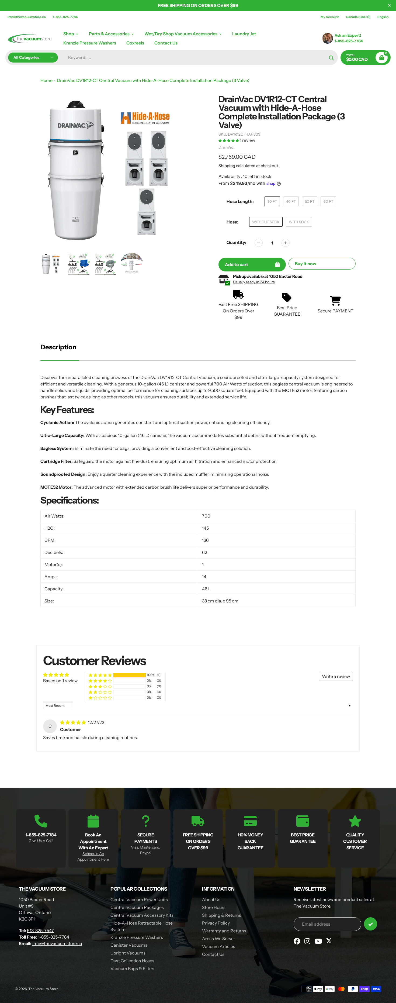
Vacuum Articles (218, 946)
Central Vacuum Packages (137, 907)
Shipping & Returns (221, 915)
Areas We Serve (218, 938)
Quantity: (236, 242)
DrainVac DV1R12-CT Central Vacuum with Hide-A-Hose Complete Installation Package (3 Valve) (153, 80)
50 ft (309, 201)
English (382, 17)
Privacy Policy (216, 923)
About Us (211, 899)
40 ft (291, 201)
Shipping (226, 165)
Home (46, 80)
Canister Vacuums (128, 945)
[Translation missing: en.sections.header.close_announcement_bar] (389, 5)
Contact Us (213, 954)
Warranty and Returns (224, 930)
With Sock (299, 222)
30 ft (272, 201)
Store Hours (213, 907)
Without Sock (266, 222)
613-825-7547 (40, 930)
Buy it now (305, 263)
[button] (229, 140)
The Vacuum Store (43, 989)
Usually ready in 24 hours (254, 282)
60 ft (328, 201)
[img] (73, 722)
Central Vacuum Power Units (139, 899)
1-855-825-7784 (65, 17)
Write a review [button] (336, 676)
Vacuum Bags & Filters (132, 968)
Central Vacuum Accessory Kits (141, 915)
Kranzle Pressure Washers (136, 937)
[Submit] (370, 923)
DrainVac (226, 147)
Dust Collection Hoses (132, 960)
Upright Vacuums (127, 953)
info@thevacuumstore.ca (27, 17)
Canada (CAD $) (358, 17)
